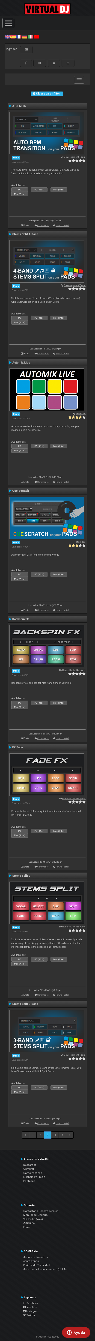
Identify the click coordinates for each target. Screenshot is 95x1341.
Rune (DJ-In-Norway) (74, 670)
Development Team (75, 157)
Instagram (32, 1311)
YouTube (31, 1307)
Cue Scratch (20, 490)
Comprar (28, 1168)
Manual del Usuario (35, 1215)
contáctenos (31, 1261)
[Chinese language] (36, 36)
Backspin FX (20, 619)
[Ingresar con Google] (68, 63)
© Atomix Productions (47, 1336)
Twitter (30, 1315)
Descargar (29, 1164)
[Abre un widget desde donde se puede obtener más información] (76, 1333)
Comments (43, 225)
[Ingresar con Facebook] (26, 63)
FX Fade (17, 747)
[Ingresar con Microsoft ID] (39, 63)
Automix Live (21, 362)
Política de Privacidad (36, 1265)
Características (32, 1173)
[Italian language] (30, 36)
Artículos (29, 1223)
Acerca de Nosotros (35, 1257)
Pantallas (29, 1181)
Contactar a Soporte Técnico (40, 1211)
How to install (62, 225)
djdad (82, 542)
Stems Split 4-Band (25, 234)
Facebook (31, 1303)
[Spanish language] (12, 36)
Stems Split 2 (21, 875)
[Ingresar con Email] (26, 49)
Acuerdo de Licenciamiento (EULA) (45, 1269)
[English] (7, 36)
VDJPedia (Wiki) (33, 1219)
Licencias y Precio (34, 1176)
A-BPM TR (19, 106)
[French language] (18, 36)
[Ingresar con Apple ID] (54, 63)
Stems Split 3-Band (25, 1004)
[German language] (24, 36)
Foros (26, 1227)
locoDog (81, 413)
